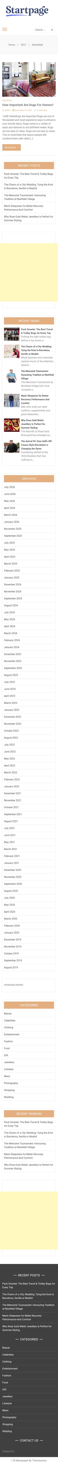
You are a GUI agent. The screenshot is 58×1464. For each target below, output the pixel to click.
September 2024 (13, 598)
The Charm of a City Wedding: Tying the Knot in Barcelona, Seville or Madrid (36, 350)
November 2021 (12, 800)
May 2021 (9, 842)
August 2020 (11, 890)
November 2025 (12, 528)
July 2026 (9, 487)
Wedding (9, 1097)
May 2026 (9, 501)
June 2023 (10, 689)
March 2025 (10, 563)
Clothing (8, 1027)
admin (7, 110)
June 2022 (10, 751)
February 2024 (12, 640)
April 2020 (9, 911)
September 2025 (13, 535)
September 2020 (13, 883)
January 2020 (11, 932)
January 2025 (11, 577)
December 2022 (12, 716)
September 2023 (13, 668)
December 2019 (12, 939)
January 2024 (11, 647)
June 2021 (10, 835)
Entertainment (11, 1034)
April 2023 (9, 695)
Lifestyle (8, 1069)
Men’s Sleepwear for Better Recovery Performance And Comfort (35, 399)
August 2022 (11, 737)
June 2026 (10, 494)
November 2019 (12, 946)
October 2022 (11, 730)
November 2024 (12, 591)
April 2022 (9, 765)
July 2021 (9, 828)
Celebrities (9, 1020)
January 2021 (11, 863)
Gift (6, 1055)
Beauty (8, 1013)
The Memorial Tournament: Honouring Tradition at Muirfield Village (37, 375)
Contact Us (8, 1451)
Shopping (7, 100)
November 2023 (12, 661)
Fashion (8, 1041)
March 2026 (10, 514)
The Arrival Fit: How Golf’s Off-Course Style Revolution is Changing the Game (36, 445)
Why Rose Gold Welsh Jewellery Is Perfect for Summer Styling (33, 424)
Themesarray (39, 1460)
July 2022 (9, 744)
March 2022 (10, 772)
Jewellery (9, 1062)
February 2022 (12, 779)
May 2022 (9, 758)
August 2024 (11, 605)
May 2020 (9, 904)
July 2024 (9, 612)
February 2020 (12, 925)
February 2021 (12, 856)
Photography (11, 1083)
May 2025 (9, 549)
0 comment (42, 110)
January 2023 (11, 709)
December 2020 (12, 870)
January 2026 (11, 521)
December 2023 (12, 654)
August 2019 (11, 967)
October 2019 (11, 953)
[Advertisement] (29, 272)
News (7, 1076)
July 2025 (9, 542)
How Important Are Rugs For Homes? (28, 105)
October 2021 (11, 807)
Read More (10, 147)
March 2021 (10, 849)
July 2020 (9, 897)
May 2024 (9, 619)
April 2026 (9, 508)
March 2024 (10, 633)
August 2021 (11, 821)
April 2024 (9, 626)
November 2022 (12, 723)
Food (7, 1048)
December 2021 (12, 793)
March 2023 (10, 702)
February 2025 (12, 570)
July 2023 (9, 682)
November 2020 (12, 876)
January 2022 (11, 786)
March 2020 (10, 918)
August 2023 (11, 675)
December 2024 (12, 584)
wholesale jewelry (13, 984)
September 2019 (13, 960)
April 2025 (9, 556)
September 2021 (13, 814)
